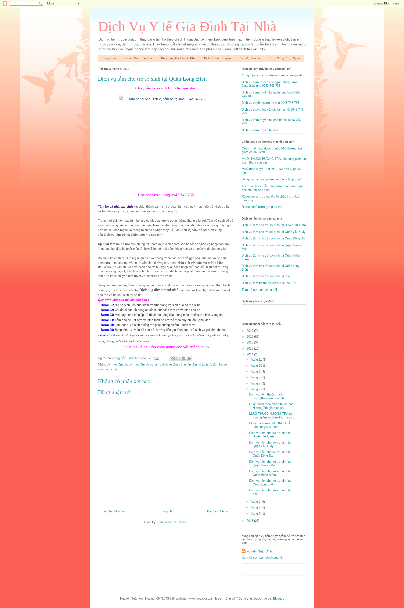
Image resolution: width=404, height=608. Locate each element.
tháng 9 (255, 371)
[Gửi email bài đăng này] (171, 358)
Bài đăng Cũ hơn (218, 511)
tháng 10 (256, 365)
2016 (250, 342)
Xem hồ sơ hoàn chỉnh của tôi (262, 557)
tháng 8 (255, 377)
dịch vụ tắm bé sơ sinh (144, 364)
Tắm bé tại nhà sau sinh (115, 206)
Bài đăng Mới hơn (113, 511)
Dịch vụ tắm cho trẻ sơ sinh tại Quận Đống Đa (270, 454)
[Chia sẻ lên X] (180, 358)
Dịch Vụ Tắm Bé (249, 58)
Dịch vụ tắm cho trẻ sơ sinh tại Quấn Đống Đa (273, 238)
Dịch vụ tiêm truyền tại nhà (260, 130)
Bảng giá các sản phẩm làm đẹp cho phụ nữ (272, 179)
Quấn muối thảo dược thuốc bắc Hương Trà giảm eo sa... (271, 406)
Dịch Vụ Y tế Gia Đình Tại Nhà (187, 26)
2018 (250, 336)
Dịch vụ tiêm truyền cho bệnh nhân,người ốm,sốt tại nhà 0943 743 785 (270, 84)
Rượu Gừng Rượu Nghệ (284, 58)
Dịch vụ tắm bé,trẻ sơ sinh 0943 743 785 (269, 283)
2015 (250, 348)
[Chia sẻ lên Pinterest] (189, 358)
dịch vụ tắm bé (117, 364)
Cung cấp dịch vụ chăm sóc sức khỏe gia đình (273, 75)
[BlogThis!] (175, 358)
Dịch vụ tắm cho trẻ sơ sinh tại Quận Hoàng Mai (270, 463)
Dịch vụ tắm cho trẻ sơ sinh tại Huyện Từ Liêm (274, 225)
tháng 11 (256, 359)
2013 (250, 520)
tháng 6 (255, 389)
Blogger (278, 598)
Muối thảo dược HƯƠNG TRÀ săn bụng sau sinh (270, 425)
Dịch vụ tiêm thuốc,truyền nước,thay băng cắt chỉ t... (269, 396)
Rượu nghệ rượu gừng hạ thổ (262, 207)
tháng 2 (255, 507)
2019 (250, 330)
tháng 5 (255, 501)
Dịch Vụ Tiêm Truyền (217, 58)
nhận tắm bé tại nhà (197, 364)
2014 (250, 354)
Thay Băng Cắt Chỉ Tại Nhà (178, 58)
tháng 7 (255, 383)
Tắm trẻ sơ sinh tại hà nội (259, 289)
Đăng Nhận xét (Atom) (172, 522)
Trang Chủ (109, 58)
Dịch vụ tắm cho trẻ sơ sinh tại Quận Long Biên (270, 482)
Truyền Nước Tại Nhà (138, 58)
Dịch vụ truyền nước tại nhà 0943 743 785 (270, 102)
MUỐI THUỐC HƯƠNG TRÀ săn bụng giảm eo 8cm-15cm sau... (272, 415)
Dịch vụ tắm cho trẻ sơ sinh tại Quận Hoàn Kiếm (270, 473)
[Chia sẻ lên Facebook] (184, 358)
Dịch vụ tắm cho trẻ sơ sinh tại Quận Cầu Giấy (274, 232)
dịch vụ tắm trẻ (172, 364)
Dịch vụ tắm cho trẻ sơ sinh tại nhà (266, 276)
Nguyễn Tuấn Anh (259, 551)
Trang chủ (166, 511)
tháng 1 (255, 513)
